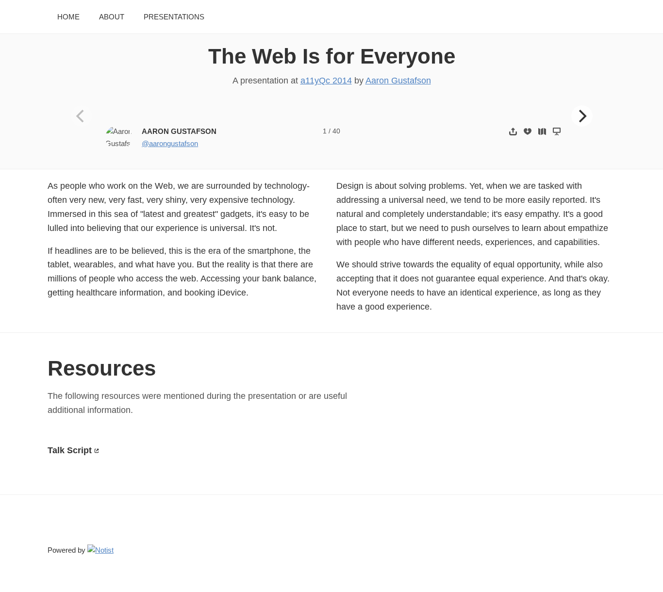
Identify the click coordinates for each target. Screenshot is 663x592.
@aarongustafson (170, 143)
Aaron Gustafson (398, 80)
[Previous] (81, 116)
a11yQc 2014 (326, 80)
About (111, 17)
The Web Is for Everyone (331, 56)
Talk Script (70, 450)
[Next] (582, 116)
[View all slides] (542, 131)
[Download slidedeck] (527, 131)
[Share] (513, 131)
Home (68, 17)
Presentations (174, 17)
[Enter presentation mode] (556, 131)
